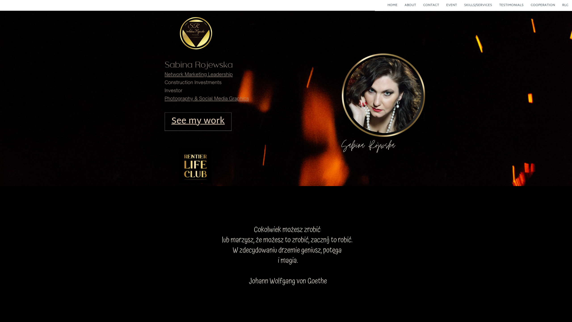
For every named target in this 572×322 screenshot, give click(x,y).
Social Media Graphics (224, 99)
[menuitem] (392, 5)
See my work (198, 121)
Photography (179, 99)
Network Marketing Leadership (199, 74)
